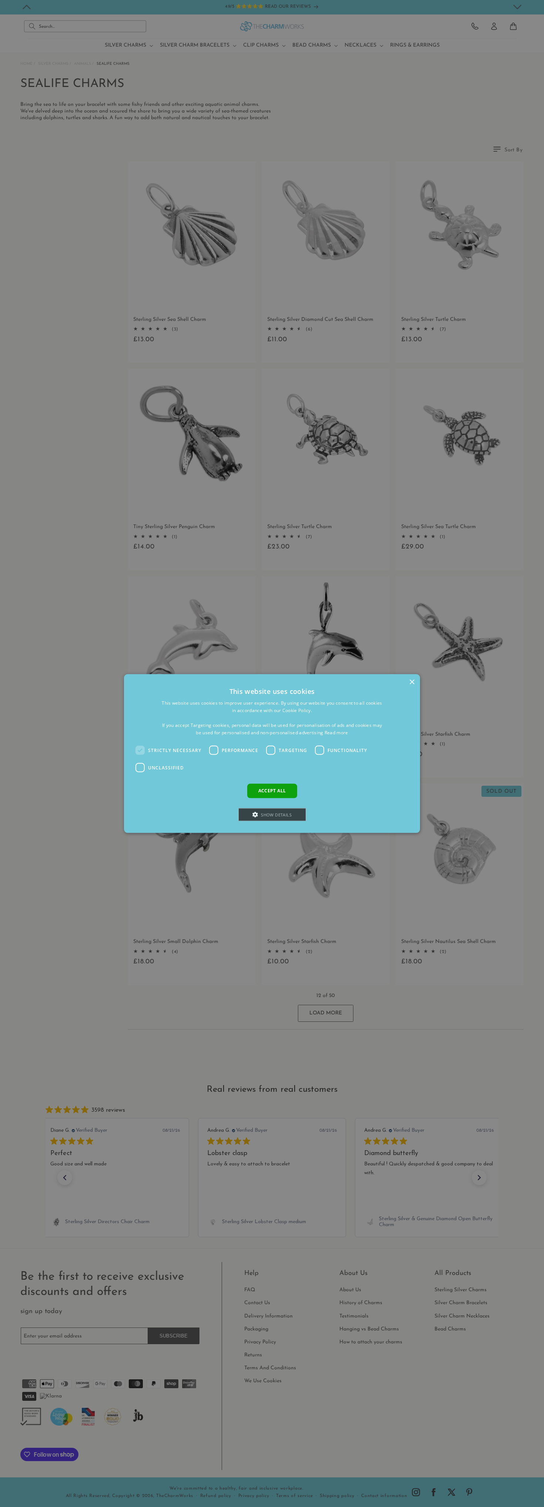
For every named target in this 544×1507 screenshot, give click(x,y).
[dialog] (272, 753)
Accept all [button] (272, 791)
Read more (336, 732)
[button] (272, 814)
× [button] (411, 682)
